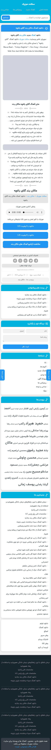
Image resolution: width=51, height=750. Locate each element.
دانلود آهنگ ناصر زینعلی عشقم (34, 566)
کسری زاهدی (11, 478)
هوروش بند (28, 478)
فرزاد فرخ (37, 443)
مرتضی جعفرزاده (38, 465)
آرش (47, 409)
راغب (21, 424)
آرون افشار (28, 408)
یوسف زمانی (26, 484)
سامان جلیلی (19, 431)
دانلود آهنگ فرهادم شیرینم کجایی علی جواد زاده (28, 582)
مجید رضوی (35, 450)
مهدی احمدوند (18, 472)
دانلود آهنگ (43, 627)
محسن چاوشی (26, 458)
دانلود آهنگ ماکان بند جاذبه (35, 295)
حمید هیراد (34, 423)
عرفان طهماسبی (42, 436)
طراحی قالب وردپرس (28, 746)
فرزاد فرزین (29, 443)
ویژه (31, 275)
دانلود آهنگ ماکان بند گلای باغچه (29, 28)
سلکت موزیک (24, 39)
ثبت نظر (25, 346)
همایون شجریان (39, 478)
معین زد (27, 472)
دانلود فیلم (44, 623)
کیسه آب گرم (43, 647)
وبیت (17, 746)
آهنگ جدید (30, 10)
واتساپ (20, 261)
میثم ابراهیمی (9, 472)
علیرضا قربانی (14, 436)
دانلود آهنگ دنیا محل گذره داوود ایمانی (31, 550)
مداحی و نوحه (41, 387)
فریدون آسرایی (18, 443)
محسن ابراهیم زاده (17, 450)
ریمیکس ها (17, 10)
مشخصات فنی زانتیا (38, 510)
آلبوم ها (43, 367)
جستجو (6, 17)
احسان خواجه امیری (17, 409)
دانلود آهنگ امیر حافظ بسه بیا (34, 578)
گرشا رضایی (41, 484)
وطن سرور (44, 635)
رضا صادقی (37, 430)
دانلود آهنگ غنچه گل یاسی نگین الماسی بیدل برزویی (26, 554)
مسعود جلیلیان (23, 465)
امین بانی (39, 416)
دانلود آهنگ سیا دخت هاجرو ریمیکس (32, 303)
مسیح (36, 471)
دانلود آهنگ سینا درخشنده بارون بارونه (31, 299)
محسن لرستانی (42, 458)
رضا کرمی (27, 430)
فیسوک (36, 261)
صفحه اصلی (43, 10)
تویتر (31, 261)
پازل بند (21, 478)
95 (45, 363)
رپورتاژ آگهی (42, 379)
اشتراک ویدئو (43, 639)
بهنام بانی (33, 416)
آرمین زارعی (39, 408)
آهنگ (33, 35)
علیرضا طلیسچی (28, 436)
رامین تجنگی (14, 424)
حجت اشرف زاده (16, 415)
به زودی (43, 375)
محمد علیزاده (12, 458)
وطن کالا (45, 643)
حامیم (26, 416)
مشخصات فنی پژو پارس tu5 (35, 514)
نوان (46, 478)
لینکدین (25, 261)
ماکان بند (22, 35)
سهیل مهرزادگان (9, 431)
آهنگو (46, 631)
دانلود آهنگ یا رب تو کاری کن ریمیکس (31, 315)
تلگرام (15, 261)
